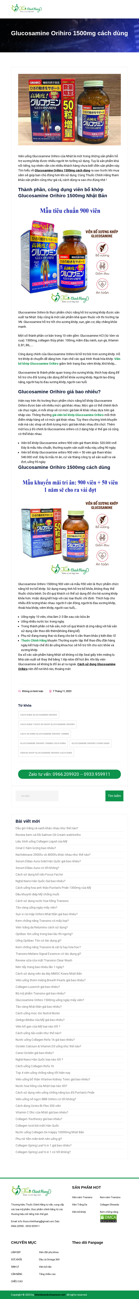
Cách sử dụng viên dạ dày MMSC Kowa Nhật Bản (49, 973)
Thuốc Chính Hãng (34, 640)
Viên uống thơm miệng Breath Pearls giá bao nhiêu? (51, 980)
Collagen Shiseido (109, 1204)
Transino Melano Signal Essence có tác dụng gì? (48, 954)
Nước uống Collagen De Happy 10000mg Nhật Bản (50, 1132)
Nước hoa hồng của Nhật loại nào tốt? (41, 1086)
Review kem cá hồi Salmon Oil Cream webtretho (48, 835)
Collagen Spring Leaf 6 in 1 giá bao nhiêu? (44, 1145)
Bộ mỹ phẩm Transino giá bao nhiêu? (40, 993)
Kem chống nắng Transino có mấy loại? (42, 920)
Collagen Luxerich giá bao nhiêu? (38, 987)
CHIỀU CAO (17, 1281)
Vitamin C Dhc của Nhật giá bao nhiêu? (42, 1112)
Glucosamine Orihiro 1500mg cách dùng (43, 743)
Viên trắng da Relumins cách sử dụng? (42, 927)
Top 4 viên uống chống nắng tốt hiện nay (43, 1072)
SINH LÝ (15, 1266)
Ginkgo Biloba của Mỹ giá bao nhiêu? (40, 1020)
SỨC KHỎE (16, 1259)
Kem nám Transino (110, 1197)
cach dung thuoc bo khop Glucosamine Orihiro (47, 724)
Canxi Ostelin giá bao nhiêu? (35, 1053)
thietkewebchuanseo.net (50, 1294)
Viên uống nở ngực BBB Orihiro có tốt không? (46, 1099)
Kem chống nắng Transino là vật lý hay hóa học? (48, 947)
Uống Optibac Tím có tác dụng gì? (38, 940)
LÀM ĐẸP (16, 1252)
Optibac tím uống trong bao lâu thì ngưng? (44, 934)
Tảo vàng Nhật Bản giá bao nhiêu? (39, 1006)
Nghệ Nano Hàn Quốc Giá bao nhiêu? (40, 881)
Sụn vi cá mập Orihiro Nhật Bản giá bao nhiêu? (47, 914)
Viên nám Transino (82, 1197)
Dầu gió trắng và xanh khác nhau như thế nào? (47, 828)
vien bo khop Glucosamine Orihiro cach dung (46, 753)
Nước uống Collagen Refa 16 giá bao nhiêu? (45, 1039)
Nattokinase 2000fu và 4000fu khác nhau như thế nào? (53, 854)
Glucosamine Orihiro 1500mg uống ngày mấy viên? (50, 1000)
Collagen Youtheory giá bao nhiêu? (39, 1119)
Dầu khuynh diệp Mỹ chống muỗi (37, 894)
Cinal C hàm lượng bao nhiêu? (36, 848)
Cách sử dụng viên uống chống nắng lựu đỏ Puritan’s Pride (55, 1092)
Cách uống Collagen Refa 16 (35, 1066)
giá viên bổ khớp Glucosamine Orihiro (78, 415)
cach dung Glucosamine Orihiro (38, 715)
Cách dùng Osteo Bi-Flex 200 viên (38, 1106)
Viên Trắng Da (79, 1204)
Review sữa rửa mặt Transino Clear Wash (44, 960)
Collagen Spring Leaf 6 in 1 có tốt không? (43, 1152)
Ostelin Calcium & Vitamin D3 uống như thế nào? (48, 1046)
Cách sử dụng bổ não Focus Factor (39, 874)
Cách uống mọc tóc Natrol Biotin (38, 1013)
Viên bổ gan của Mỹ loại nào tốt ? (38, 1026)
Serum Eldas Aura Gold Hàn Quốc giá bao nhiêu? (48, 861)
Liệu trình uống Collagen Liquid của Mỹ (41, 841)
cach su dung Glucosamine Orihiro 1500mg (44, 734)
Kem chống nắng (109, 1212)
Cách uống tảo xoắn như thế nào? (38, 1033)
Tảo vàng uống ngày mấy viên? (36, 907)
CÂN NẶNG (16, 1274)
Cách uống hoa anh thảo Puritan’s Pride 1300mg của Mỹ (53, 887)
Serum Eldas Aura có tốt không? (37, 868)
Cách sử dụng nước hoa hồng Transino (42, 901)
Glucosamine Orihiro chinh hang (91, 743)
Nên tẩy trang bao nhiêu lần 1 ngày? (40, 967)
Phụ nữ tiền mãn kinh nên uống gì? (39, 1139)
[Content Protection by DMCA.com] (108, 1218)
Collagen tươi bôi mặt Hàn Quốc (37, 1125)
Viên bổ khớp (79, 1212)
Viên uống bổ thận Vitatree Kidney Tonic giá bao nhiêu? (53, 1079)
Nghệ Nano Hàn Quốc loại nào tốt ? (39, 1059)
